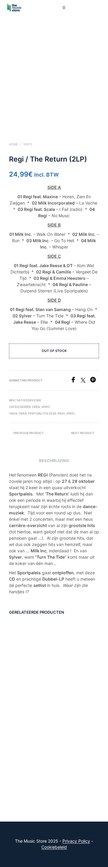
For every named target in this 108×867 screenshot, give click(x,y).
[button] (60, 8)
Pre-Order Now (25, 692)
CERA (36, 407)
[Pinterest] (94, 381)
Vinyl (28, 144)
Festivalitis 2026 (42, 413)
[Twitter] (85, 381)
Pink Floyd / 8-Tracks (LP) (70, 674)
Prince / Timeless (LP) (25, 767)
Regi (61, 413)
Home (13, 144)
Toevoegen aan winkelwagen (73, 693)
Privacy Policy (76, 841)
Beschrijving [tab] (54, 460)
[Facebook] (75, 381)
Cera (23, 413)
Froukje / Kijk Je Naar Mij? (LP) (24, 674)
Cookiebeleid (54, 847)
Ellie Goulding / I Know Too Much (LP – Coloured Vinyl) (71, 772)
